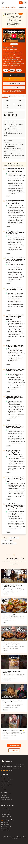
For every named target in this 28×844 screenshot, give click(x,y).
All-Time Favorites (5, 828)
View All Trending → (6, 830)
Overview (5, 95)
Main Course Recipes (7, 540)
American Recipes (13, 537)
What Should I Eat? (6, 783)
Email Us (3, 801)
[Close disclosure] (24, 13)
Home (2, 7)
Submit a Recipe (5, 777)
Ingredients (11, 96)
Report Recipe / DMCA (6, 799)
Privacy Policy (4, 795)
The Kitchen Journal (7, 785)
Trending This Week (6, 824)
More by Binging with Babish (9, 543)
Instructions (17, 96)
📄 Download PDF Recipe (14, 83)
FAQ (3, 787)
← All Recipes (14, 750)
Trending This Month (6, 826)
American (13, 7)
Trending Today (5, 822)
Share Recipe (15, 87)
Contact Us (3, 789)
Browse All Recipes (5, 781)
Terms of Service (5, 797)
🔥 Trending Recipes (14, 745)
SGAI (17, 838)
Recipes (7, 7)
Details (23, 96)
